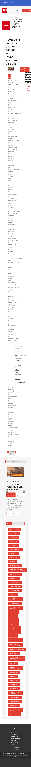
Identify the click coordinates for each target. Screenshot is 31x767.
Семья (13, 636)
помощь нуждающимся (15, 692)
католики (14, 672)
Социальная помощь (15, 640)
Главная (18, 756)
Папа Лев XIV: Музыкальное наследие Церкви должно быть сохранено (16, 24)
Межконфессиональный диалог (17, 570)
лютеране (14, 684)
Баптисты (14, 533)
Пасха (12, 594)
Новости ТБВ (14, 582)
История (13, 557)
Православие (14, 603)
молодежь (14, 688)
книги (13, 676)
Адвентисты (14, 529)
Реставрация (14, 628)
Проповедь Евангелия (15, 607)
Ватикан (13, 541)
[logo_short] (4, 9)
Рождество (14, 632)
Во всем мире (15, 17)
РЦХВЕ (13, 624)
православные (15, 697)
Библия (13, 537)
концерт (13, 680)
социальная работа (15, 709)
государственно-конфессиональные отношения (16, 658)
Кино (12, 561)
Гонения (13, 545)
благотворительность (17, 649)
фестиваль (14, 714)
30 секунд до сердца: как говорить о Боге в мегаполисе (15, 485)
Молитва (13, 578)
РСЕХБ (13, 620)
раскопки (14, 705)
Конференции (15, 565)
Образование (15, 586)
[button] (7, 492)
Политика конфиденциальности (11, 755)
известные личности (15, 668)
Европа (13, 553)
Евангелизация (15, 549)
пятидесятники (15, 701)
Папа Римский (15, 590)
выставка (13, 653)
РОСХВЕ (13, 612)
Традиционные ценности (15, 645)
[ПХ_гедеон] (15, 467)
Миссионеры (14, 574)
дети (12, 663)
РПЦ (12, 616)
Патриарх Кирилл (15, 598)
